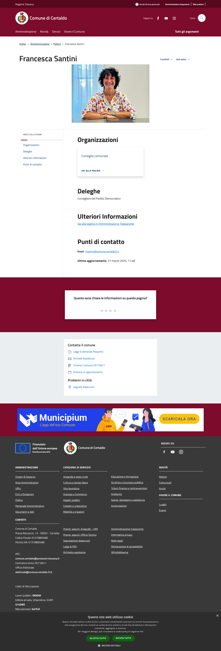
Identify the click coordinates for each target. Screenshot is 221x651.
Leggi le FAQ (70, 546)
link (141, 631)
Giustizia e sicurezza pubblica (127, 482)
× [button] (217, 616)
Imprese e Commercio (75, 494)
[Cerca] (202, 18)
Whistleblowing (119, 552)
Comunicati (165, 483)
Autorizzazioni (119, 506)
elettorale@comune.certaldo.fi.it (33, 572)
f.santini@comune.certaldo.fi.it (102, 251)
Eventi (162, 510)
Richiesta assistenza (74, 552)
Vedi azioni (181, 59)
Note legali (117, 541)
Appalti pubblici (71, 500)
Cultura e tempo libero (75, 483)
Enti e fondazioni (24, 494)
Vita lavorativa (71, 488)
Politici (57, 44)
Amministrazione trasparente (127, 529)
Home (22, 44)
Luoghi (162, 504)
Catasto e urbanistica (75, 506)
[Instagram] (173, 18)
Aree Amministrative (26, 483)
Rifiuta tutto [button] (123, 638)
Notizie (163, 477)
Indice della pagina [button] (32, 134)
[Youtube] (165, 18)
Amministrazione (39, 44)
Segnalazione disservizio (76, 541)
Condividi (165, 59)
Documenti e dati (24, 512)
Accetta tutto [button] (98, 638)
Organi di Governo (25, 477)
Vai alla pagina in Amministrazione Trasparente (105, 224)
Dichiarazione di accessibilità (127, 546)
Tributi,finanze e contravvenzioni (129, 488)
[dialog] (110, 631)
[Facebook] (157, 18)
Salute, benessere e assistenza (128, 500)
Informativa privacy (122, 535)
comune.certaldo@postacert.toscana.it (37, 558)
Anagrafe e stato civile (75, 477)
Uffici (18, 488)
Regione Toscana (24, 4)
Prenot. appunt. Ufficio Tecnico (79, 535)
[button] (110, 645)
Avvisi (162, 488)
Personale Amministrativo (29, 506)
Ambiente (116, 494)
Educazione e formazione (124, 477)
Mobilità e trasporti (73, 512)
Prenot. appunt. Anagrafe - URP (80, 529)
